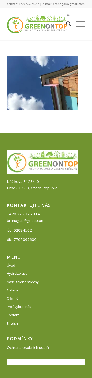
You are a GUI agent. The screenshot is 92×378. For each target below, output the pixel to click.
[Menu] (78, 23)
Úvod (11, 265)
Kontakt (13, 315)
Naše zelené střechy (23, 282)
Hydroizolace (17, 273)
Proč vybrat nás (19, 306)
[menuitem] (66, 23)
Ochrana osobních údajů (28, 347)
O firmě (12, 298)
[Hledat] (66, 23)
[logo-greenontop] (38, 24)
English (12, 323)
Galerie (12, 290)
